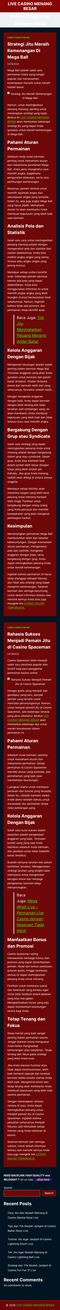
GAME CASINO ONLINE (18, 37)
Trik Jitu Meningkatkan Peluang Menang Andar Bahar (31, 329)
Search (8, 1187)
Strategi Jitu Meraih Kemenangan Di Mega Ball (28, 50)
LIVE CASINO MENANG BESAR (35, 1305)
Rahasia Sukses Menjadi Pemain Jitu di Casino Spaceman (28, 640)
